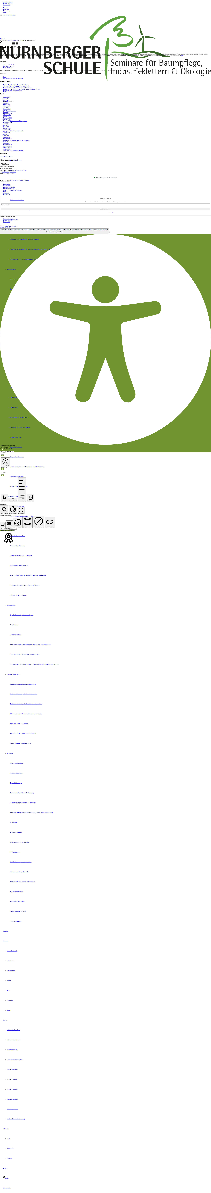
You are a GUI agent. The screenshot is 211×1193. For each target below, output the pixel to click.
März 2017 (6, 141)
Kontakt (5, 7)
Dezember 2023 (7, 113)
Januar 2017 (6, 143)
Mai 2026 (5, 101)
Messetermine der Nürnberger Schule (13, 78)
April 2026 (6, 103)
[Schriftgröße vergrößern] (2, 449)
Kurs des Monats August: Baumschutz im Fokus (15, 84)
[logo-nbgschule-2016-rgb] (105, 80)
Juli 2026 (5, 98)
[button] (109, 232)
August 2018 (6, 132)
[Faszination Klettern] (1, 43)
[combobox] (54, 231)
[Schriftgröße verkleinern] (2, 455)
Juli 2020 (5, 123)
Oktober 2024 (7, 110)
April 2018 (6, 135)
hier (182, 55)
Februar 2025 (6, 109)
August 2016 (6, 149)
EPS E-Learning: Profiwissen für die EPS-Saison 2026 (17, 87)
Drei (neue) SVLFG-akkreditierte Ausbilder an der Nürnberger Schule (21, 89)
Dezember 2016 (7, 144)
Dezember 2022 (7, 118)
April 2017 (6, 140)
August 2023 (6, 116)
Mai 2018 (5, 134)
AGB (4, 12)
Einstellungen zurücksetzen (7, 530)
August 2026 (6, 97)
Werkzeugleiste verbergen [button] (7, 451)
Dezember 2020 (7, 122)
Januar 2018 (6, 137)
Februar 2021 (6, 121)
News (4, 77)
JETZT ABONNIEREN (6, 157)
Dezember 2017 (7, 138)
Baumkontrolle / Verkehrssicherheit (16, 496)
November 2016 (7, 146)
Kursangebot (6, 184)
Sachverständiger (11, 605)
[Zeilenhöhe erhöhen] (2, 469)
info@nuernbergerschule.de (9, 172)
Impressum (6, 9)
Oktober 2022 (7, 119)
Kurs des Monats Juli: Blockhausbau (12, 90)
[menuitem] (107, 8)
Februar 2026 (6, 104)
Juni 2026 (5, 100)
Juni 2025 (5, 107)
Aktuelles (2, 38)
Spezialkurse (10, 753)
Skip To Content (4, 528)
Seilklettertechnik (11, 111)
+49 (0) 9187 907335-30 (9, 15)
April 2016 (6, 150)
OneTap (10, 448)
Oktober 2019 (7, 128)
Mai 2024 (5, 112)
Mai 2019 (5, 131)
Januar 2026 (6, 106)
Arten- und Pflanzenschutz (13, 674)
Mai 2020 (5, 125)
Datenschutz (6, 10)
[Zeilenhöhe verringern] (2, 475)
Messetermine (6, 185)
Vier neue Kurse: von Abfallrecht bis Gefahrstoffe (16, 86)
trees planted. (100, 177)
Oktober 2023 (7, 115)
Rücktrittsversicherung (9, 187)
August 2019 (6, 129)
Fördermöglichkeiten (8, 188)
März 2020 (6, 126)
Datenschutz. (111, 213)
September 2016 (7, 147)
